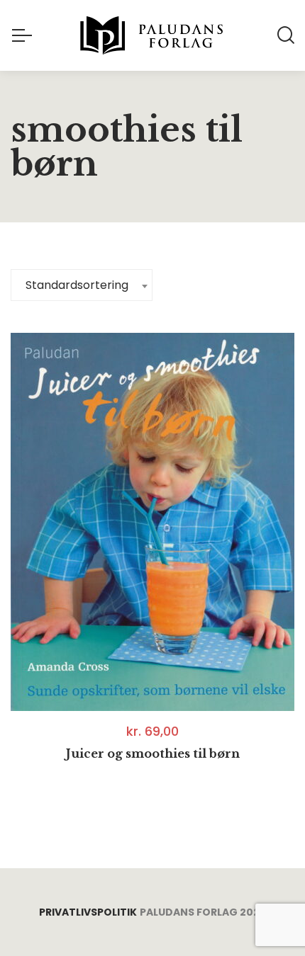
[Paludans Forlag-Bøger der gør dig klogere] (152, 35)
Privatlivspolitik (88, 912)
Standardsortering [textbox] (77, 285)
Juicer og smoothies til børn (153, 753)
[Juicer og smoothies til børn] (152, 522)
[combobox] (81, 285)
